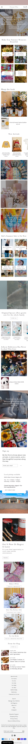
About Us (14, 705)
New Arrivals (14, 676)
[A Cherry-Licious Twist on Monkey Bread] (5, 667)
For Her (14, 681)
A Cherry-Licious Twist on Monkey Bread (17, 668)
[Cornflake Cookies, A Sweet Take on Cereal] (5, 660)
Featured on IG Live (14, 694)
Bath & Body (14, 689)
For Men (14, 687)
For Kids (14, 683)
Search (14, 698)
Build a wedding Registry (14, 638)
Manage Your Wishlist (14, 701)
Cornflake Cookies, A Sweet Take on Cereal (17, 660)
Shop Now (13, 27)
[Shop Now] (14, 170)
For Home (14, 678)
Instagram (14, 710)
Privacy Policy (14, 718)
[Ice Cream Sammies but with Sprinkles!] (5, 653)
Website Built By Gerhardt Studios (14, 742)
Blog (14, 707)
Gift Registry (14, 703)
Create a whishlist (14, 586)
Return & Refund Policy (14, 721)
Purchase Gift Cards (14, 612)
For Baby (14, 685)
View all (14, 318)
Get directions (10, 490)
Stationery (14, 692)
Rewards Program (14, 714)
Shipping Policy (14, 716)
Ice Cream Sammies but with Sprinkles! (18, 653)
